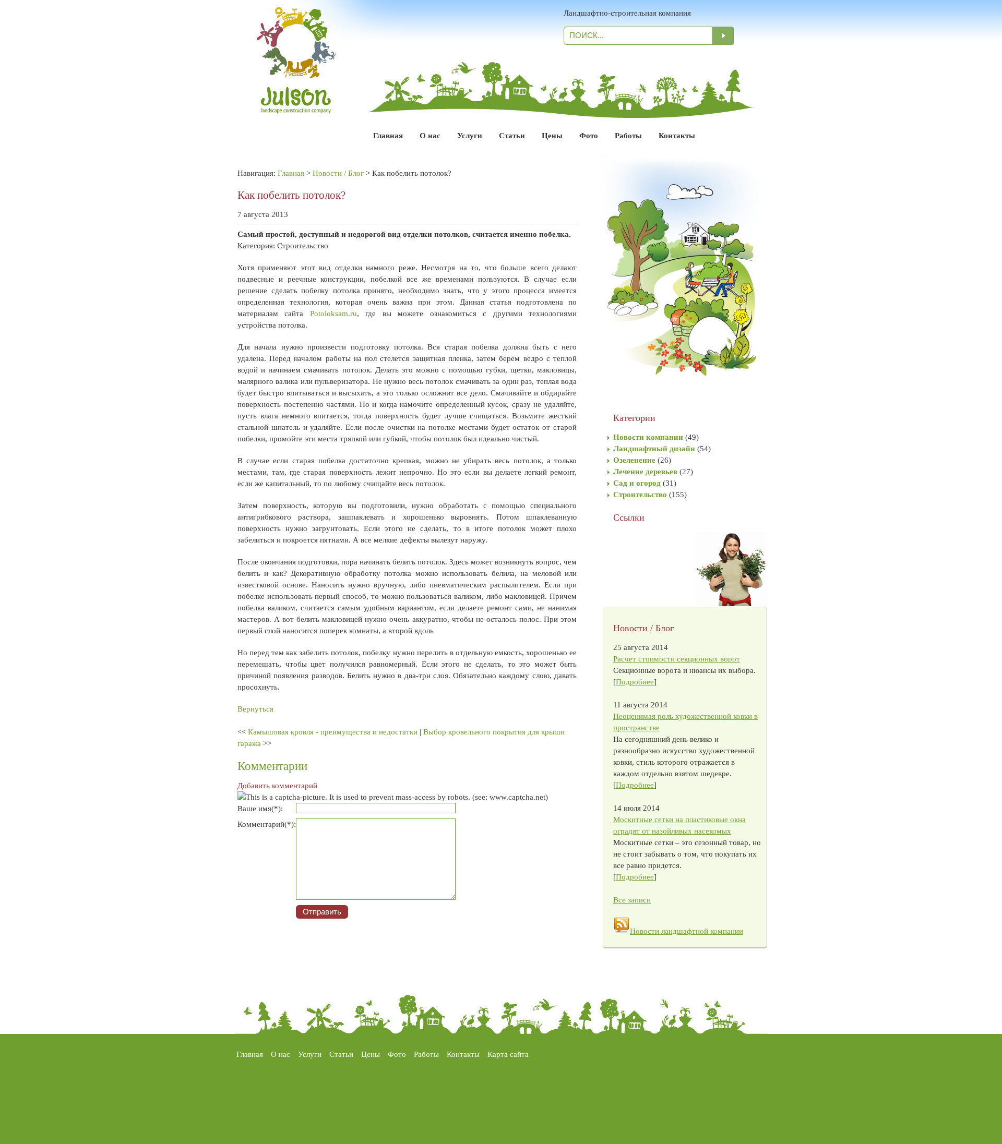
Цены (552, 135)
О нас (430, 135)
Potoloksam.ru (333, 313)
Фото (588, 135)
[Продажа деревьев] (681, 406)
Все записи (632, 900)
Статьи (512, 135)
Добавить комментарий (277, 785)
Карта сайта (508, 1054)
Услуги (469, 135)
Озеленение (634, 460)
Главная (388, 135)
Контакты (677, 135)
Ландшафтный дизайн (654, 448)
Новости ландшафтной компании (686, 931)
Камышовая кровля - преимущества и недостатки (333, 732)
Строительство (640, 494)
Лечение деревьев (645, 471)
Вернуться (255, 709)
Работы (628, 135)
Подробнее (635, 682)
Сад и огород (637, 483)
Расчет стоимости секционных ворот (676, 659)
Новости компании (648, 437)
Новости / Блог (338, 173)
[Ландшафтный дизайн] (296, 102)
